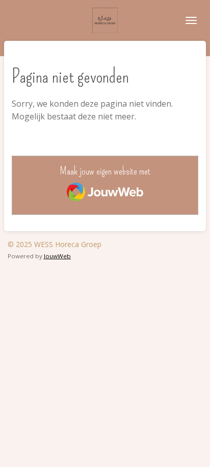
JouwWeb (57, 256)
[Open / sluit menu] (191, 20)
